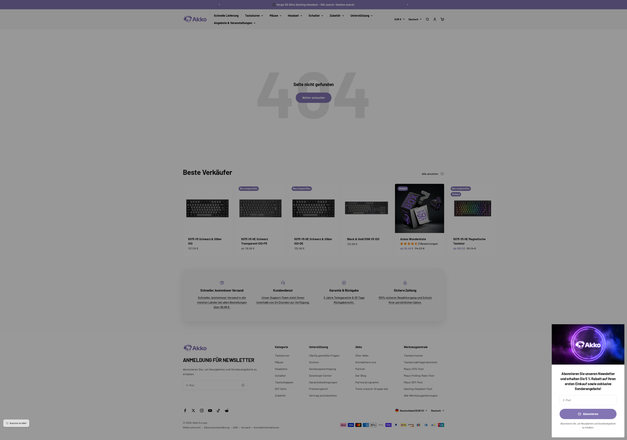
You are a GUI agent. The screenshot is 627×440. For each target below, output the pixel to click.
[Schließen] (617, 331)
